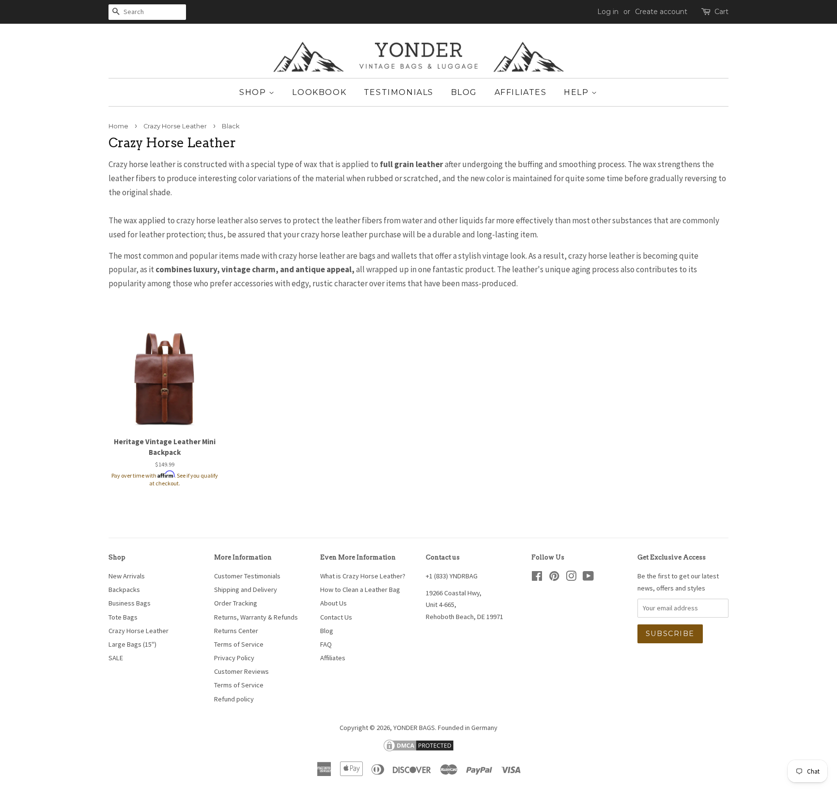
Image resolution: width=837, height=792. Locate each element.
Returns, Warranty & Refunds (256, 617)
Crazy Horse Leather (175, 126)
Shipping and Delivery (245, 589)
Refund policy (234, 699)
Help (577, 92)
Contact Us (336, 617)
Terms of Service (239, 644)
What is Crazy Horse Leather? (362, 576)
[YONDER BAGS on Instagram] (571, 578)
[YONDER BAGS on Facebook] (536, 578)
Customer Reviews (241, 671)
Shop (254, 92)
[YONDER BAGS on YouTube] (588, 578)
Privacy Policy (234, 657)
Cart (721, 11)
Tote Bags (123, 617)
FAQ (326, 644)
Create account (661, 11)
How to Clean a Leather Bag (360, 589)
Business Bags (129, 603)
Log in (608, 11)
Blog (464, 92)
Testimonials (399, 92)
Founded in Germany (467, 727)
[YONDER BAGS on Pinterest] (554, 578)
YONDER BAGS (414, 727)
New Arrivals (126, 576)
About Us (333, 603)
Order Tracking (235, 603)
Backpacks (124, 589)
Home (118, 126)
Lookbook (319, 92)
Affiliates (521, 92)
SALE (115, 657)
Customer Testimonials (247, 576)
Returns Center (236, 630)
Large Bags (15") (132, 644)
